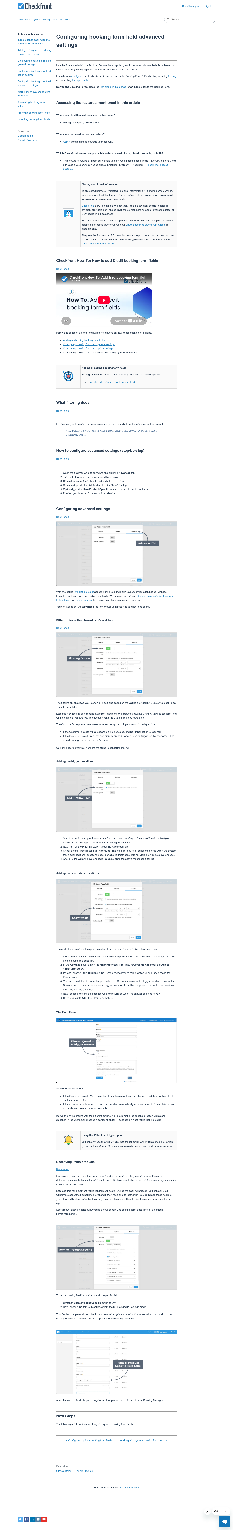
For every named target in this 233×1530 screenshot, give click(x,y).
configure (76, 76)
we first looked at (84, 591)
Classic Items (25, 135)
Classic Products (27, 140)
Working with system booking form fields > (143, 1440)
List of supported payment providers (146, 224)
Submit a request (191, 6)
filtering (172, 76)
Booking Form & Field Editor (56, 19)
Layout (35, 19)
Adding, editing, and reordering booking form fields (34, 52)
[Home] (35, 6)
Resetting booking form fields (34, 119)
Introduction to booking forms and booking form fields (34, 41)
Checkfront (23, 19)
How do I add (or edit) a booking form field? (112, 382)
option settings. (84, 600)
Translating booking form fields (31, 104)
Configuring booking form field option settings (34, 73)
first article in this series (113, 86)
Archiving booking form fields (34, 112)
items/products (80, 80)
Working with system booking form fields (34, 93)
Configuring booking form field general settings (34, 62)
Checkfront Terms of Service (98, 243)
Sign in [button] (208, 6)
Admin (66, 141)
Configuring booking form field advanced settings (34, 83)
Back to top (62, 268)
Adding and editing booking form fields (84, 340)
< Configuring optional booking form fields (89, 1440)
